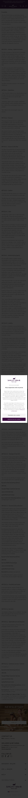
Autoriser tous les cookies (14, 419)
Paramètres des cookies (14, 415)
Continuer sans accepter (14, 385)
